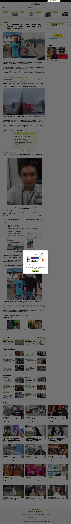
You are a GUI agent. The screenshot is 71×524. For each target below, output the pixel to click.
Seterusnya (35, 271)
